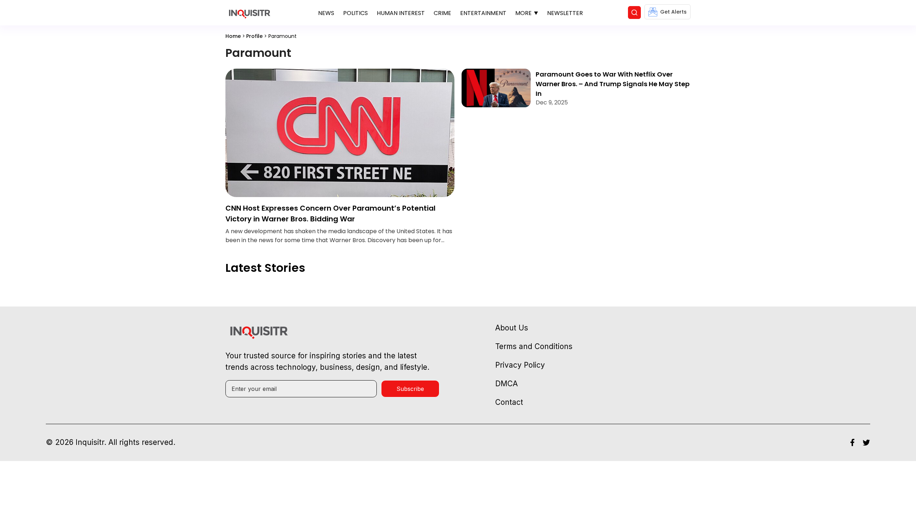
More (523, 13)
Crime (442, 13)
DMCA (506, 383)
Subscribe (410, 388)
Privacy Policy (520, 364)
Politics (355, 13)
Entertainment (483, 13)
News (326, 13)
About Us (511, 327)
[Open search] (634, 12)
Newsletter (565, 13)
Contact (509, 402)
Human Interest (401, 13)
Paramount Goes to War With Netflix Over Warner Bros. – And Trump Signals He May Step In (613, 84)
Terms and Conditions (533, 346)
